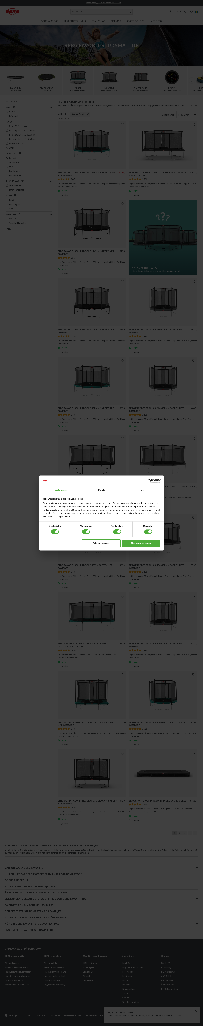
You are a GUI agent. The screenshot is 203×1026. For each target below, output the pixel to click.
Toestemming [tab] (60, 490)
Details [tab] (101, 490)
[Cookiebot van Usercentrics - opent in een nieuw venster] (148, 481)
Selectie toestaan (101, 543)
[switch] (86, 532)
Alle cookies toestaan (141, 543)
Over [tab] (143, 490)
